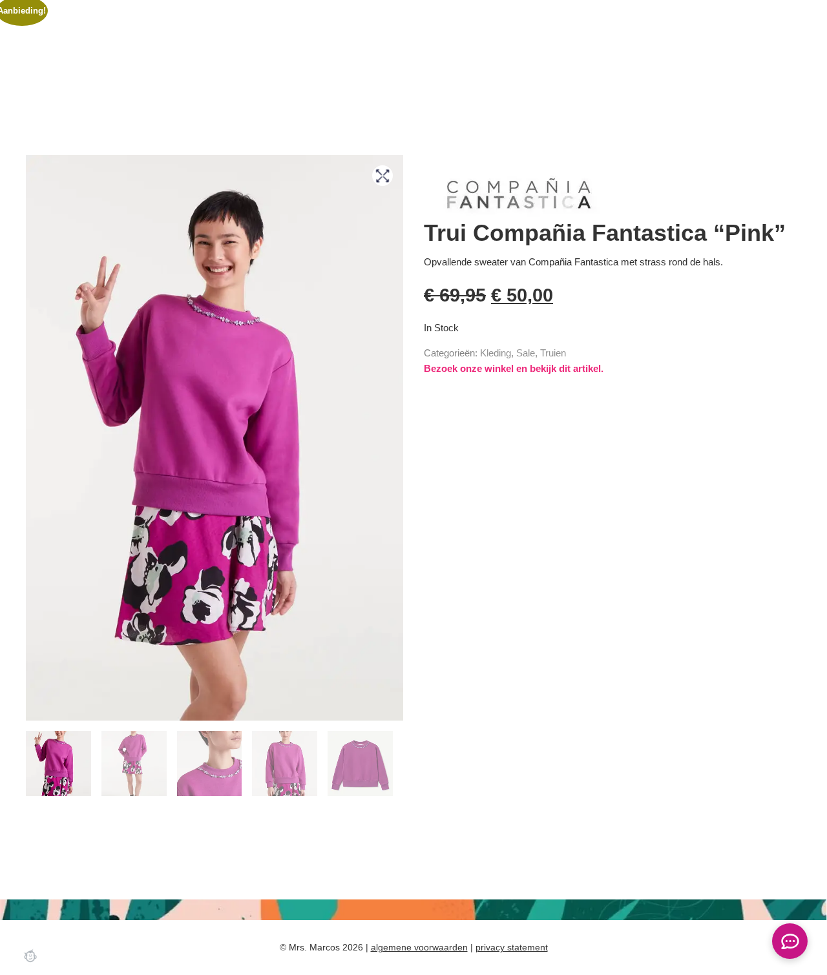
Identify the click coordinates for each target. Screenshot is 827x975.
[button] (382, 175)
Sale (525, 352)
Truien (553, 352)
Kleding (495, 352)
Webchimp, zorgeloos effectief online (30, 955)
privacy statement (512, 947)
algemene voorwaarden (419, 947)
